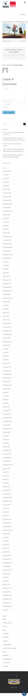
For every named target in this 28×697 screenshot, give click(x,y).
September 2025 (7, 211)
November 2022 (7, 334)
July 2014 (6, 610)
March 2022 (6, 363)
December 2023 (7, 287)
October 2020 (7, 425)
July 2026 (6, 175)
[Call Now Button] (24, 694)
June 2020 (6, 439)
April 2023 (6, 316)
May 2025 (6, 225)
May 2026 (6, 182)
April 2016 (6, 548)
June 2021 (6, 396)
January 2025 (7, 240)
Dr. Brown (5, 633)
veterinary (6, 666)
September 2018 (7, 501)
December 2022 (7, 330)
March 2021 (6, 407)
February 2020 (7, 450)
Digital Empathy (7, 41)
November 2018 (7, 497)
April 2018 (6, 515)
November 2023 (7, 291)
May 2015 (6, 577)
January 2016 (7, 559)
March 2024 (6, 276)
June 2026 (6, 178)
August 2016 (6, 534)
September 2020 (7, 428)
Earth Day (6, 637)
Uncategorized (7, 659)
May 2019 (6, 479)
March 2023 (6, 320)
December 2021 (7, 374)
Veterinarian (6, 662)
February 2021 (7, 410)
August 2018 (6, 505)
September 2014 (7, 606)
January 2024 (7, 283)
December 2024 (7, 243)
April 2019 (6, 483)
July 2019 (6, 472)
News (4, 651)
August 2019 (6, 468)
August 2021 (6, 389)
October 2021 (7, 381)
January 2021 (7, 414)
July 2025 (6, 218)
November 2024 (7, 247)
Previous (23, 14)
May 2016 (6, 544)
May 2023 (6, 312)
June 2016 (6, 541)
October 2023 (7, 294)
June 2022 (6, 352)
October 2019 (7, 461)
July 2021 (6, 392)
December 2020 (7, 417)
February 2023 (7, 323)
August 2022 (6, 345)
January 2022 (7, 370)
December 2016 (7, 526)
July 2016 (6, 537)
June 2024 (6, 265)
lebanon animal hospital (10, 648)
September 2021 (7, 385)
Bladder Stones (7, 623)
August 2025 (6, 214)
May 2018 (6, 512)
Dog (4, 630)
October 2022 (7, 338)
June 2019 (6, 476)
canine (5, 626)
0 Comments (23, 41)
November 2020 (7, 421)
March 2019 (6, 486)
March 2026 (6, 189)
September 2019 (7, 465)
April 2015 (6, 581)
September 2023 (7, 298)
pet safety (6, 655)
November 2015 (7, 563)
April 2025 (6, 229)
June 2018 (6, 508)
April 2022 (6, 360)
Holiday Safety (7, 644)
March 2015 (6, 584)
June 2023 (6, 309)
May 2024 (6, 269)
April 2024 (6, 273)
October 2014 (7, 602)
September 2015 (7, 570)
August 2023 (6, 301)
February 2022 (7, 367)
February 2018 (7, 519)
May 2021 (6, 399)
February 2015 (7, 588)
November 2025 (7, 204)
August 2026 (6, 171)
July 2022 (6, 349)
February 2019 (7, 490)
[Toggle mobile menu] (25, 2)
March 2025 (6, 233)
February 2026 (7, 193)
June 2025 (6, 222)
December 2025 (7, 200)
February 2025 (7, 236)
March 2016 (6, 552)
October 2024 (7, 251)
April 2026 (6, 185)
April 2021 (6, 403)
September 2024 (7, 254)
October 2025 (7, 207)
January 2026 (7, 196)
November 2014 (7, 599)
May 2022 (6, 356)
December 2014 (7, 595)
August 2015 (6, 573)
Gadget (5, 641)
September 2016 (7, 530)
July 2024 (6, 262)
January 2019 (7, 494)
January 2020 (7, 454)
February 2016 (7, 555)
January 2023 (7, 327)
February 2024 (7, 280)
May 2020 (6, 443)
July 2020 (6, 436)
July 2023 (6, 305)
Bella (4, 619)
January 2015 (7, 592)
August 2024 (6, 258)
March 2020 (6, 447)
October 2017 (7, 523)
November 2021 (7, 378)
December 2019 (7, 457)
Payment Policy (14, 687)
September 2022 (7, 341)
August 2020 (6, 432)
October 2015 (7, 566)
